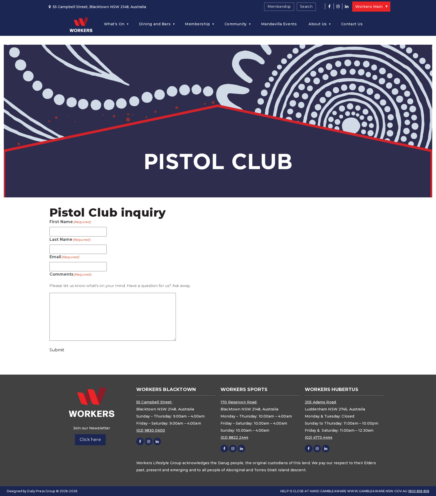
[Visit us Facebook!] (329, 6)
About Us (317, 24)
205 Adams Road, (321, 402)
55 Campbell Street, (154, 402)
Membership (279, 6)
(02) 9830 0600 (150, 430)
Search (306, 6)
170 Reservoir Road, (239, 402)
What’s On (114, 24)
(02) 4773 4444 (318, 437)
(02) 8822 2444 (234, 437)
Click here (90, 439)
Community (236, 24)
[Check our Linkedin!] (346, 6)
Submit (56, 350)
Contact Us (352, 24)
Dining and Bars (155, 24)
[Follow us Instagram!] (338, 6)
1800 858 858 (418, 491)
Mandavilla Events (279, 24)
